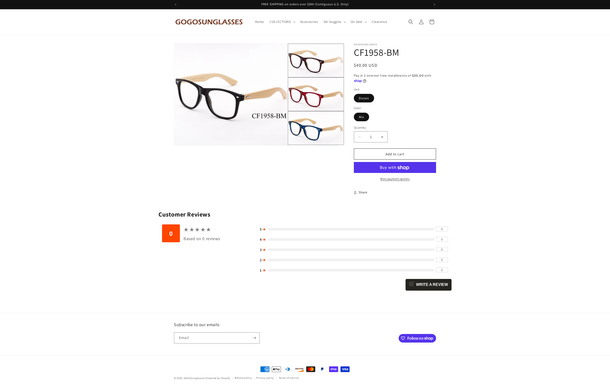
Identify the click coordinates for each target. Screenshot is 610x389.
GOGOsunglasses (194, 378)
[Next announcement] (434, 4)
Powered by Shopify (218, 378)
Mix (361, 117)
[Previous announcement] (175, 4)
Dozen (364, 98)
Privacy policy (265, 377)
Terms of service (289, 377)
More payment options (395, 179)
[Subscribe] (254, 338)
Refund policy (243, 377)
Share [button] (363, 192)
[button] (282, 22)
